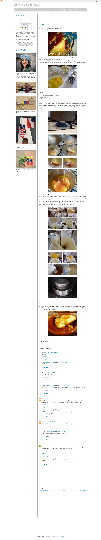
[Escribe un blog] (45, 341)
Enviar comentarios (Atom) (50, 493)
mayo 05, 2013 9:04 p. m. (62, 410)
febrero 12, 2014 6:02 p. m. (63, 431)
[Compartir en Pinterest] (49, 341)
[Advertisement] (65, 17)
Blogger (62, 536)
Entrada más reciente (43, 490)
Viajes (64, 10)
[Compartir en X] (46, 341)
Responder (44, 356)
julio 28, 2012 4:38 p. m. (52, 352)
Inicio (63, 490)
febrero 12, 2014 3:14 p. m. (52, 421)
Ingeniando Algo (38, 10)
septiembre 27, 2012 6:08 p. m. (63, 385)
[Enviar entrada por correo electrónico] (41, 341)
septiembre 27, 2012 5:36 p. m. (53, 372)
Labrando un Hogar (50, 362)
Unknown (44, 399)
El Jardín (71, 10)
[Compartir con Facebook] (48, 341)
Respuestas (46, 359)
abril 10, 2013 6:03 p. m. (52, 398)
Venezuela (79, 10)
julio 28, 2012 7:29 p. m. (62, 362)
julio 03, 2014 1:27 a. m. (50, 445)
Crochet (57, 10)
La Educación (27, 10)
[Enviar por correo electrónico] (43, 341)
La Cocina (18, 10)
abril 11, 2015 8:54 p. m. (62, 459)
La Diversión (49, 10)
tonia (43, 445)
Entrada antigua (82, 490)
